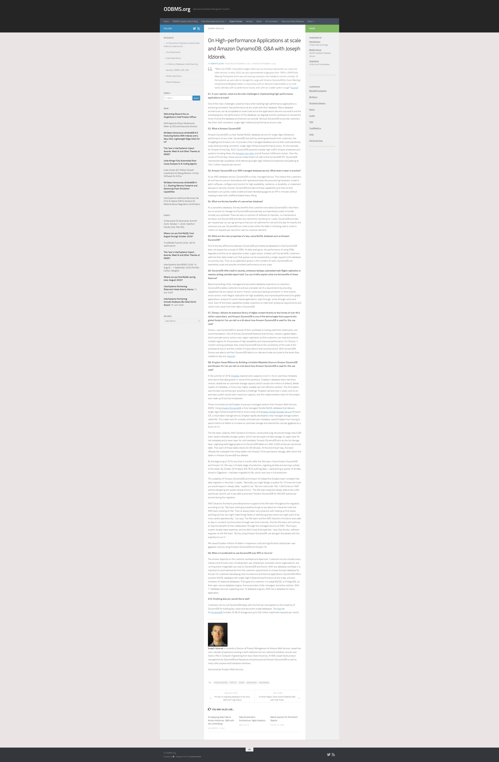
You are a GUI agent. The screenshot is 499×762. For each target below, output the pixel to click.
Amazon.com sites (245, 153)
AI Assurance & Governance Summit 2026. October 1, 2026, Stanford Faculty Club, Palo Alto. (180, 223)
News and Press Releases (293, 21)
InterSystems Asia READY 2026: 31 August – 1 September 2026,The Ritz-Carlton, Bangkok (182, 267)
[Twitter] (194, 28)
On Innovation (271, 21)
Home (166, 21)
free (279, 608)
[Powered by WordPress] (173, 756)
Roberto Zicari (217, 64)
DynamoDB (216, 612)
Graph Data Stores (173, 58)
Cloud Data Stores (173, 52)
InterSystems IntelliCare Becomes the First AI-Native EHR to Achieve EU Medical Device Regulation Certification (182, 201)
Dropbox (235, 375)
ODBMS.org (177, 9)
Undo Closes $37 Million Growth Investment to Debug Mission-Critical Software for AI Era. (181, 173)
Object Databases (173, 82)
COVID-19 (233, 682)
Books (259, 21)
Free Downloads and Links (212, 21)
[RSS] (198, 28)
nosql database (264, 682)
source (294, 87)
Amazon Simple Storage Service (276, 411)
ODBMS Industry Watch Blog (185, 21)
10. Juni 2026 (180, 302)
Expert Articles (236, 21)
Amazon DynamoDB (231, 408)
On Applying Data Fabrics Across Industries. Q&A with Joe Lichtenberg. (221, 720)
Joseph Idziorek (252, 682)
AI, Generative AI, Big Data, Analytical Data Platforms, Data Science (181, 45)
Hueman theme (195, 757)
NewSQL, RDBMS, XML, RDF (177, 70)
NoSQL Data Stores (174, 76)
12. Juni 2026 (180, 289)
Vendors (249, 21)
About (310, 21)
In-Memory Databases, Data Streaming (182, 64)
